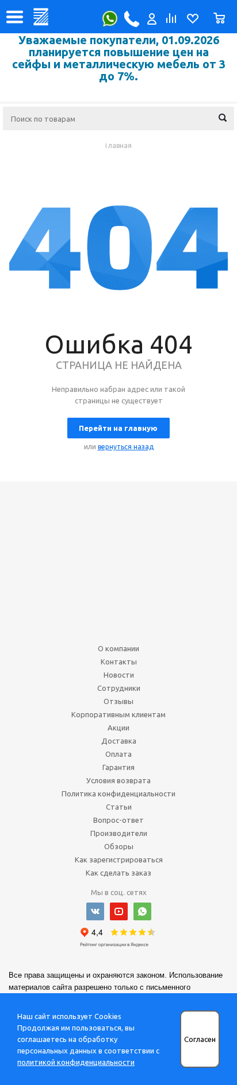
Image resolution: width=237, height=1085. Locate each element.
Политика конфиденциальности (118, 794)
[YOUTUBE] (119, 911)
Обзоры (118, 846)
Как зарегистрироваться (119, 859)
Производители (118, 833)
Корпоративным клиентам (118, 714)
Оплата (118, 754)
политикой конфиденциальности (76, 1062)
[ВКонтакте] (95, 911)
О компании (118, 648)
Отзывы (118, 701)
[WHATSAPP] (142, 911)
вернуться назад (126, 446)
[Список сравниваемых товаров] (170, 21)
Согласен (200, 1039)
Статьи (119, 807)
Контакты (119, 662)
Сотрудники (118, 688)
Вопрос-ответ (118, 820)
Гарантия (118, 767)
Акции (118, 728)
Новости (119, 675)
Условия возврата (118, 780)
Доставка (118, 741)
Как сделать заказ (118, 873)
